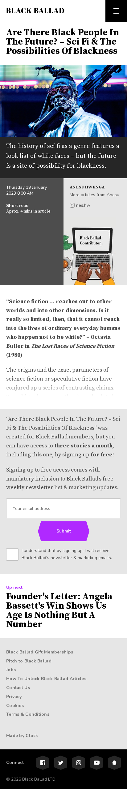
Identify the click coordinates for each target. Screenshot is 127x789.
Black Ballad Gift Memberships (39, 652)
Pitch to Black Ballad (28, 661)
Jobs (11, 670)
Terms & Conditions (27, 714)
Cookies (15, 706)
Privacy (14, 697)
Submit (63, 531)
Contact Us (18, 688)
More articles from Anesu (94, 195)
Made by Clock (22, 736)
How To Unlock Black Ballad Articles (46, 679)
